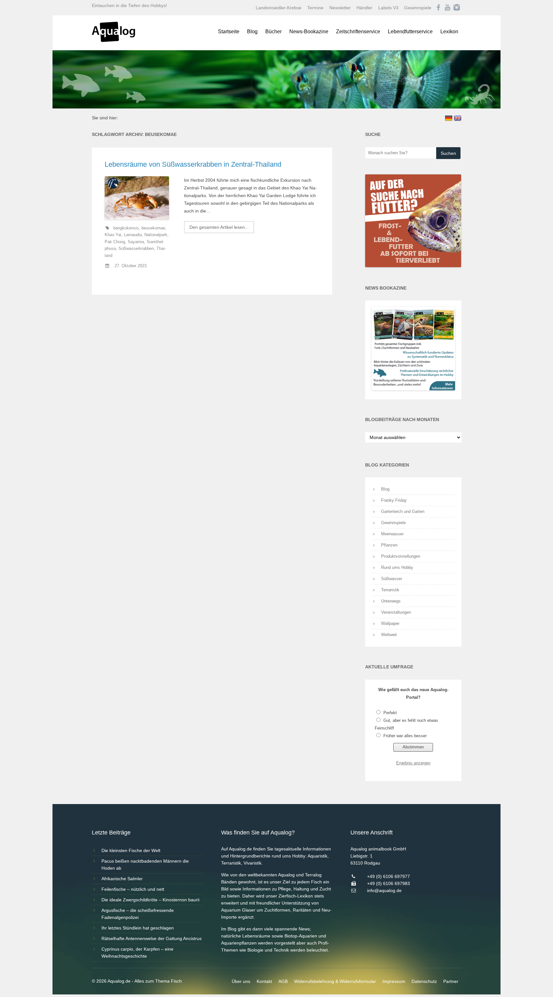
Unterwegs (391, 601)
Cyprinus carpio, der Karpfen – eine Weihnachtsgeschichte (137, 952)
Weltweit (389, 634)
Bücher (273, 31)
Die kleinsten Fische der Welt (130, 850)
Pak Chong (115, 242)
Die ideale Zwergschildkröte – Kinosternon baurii (150, 899)
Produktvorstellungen (400, 556)
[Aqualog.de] (113, 40)
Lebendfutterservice (410, 31)
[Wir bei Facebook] (438, 7)
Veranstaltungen (396, 612)
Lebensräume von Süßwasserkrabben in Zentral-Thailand (193, 164)
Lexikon (449, 31)
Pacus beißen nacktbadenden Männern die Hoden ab (145, 864)
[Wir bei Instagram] (456, 7)
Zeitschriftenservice (358, 31)
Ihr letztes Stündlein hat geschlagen (137, 927)
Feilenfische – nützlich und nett (132, 889)
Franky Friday (394, 500)
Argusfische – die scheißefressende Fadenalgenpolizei (137, 914)
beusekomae (153, 228)
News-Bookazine (308, 31)
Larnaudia (133, 235)
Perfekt (390, 712)
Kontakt (264, 981)
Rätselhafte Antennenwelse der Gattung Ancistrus (151, 938)
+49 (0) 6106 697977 (388, 876)
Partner (450, 981)
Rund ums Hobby (397, 567)
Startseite (228, 31)
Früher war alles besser (405, 735)
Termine (315, 7)
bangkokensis (126, 228)
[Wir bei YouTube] (447, 7)
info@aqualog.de (384, 890)
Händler (365, 7)
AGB (283, 981)
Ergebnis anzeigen (413, 763)
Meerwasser (392, 533)
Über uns (241, 981)
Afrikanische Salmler (122, 878)
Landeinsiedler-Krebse (278, 7)
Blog (252, 31)
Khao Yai (113, 235)
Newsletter (340, 7)
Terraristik (390, 589)
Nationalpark (155, 235)
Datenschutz (424, 981)
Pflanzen (389, 545)
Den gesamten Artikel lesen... (219, 227)
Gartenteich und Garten (402, 511)
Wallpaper (390, 623)
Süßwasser (391, 578)
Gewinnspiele (417, 7)
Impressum (393, 981)
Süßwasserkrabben (136, 248)
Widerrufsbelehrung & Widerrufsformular (335, 981)
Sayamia (136, 242)
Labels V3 (388, 7)
